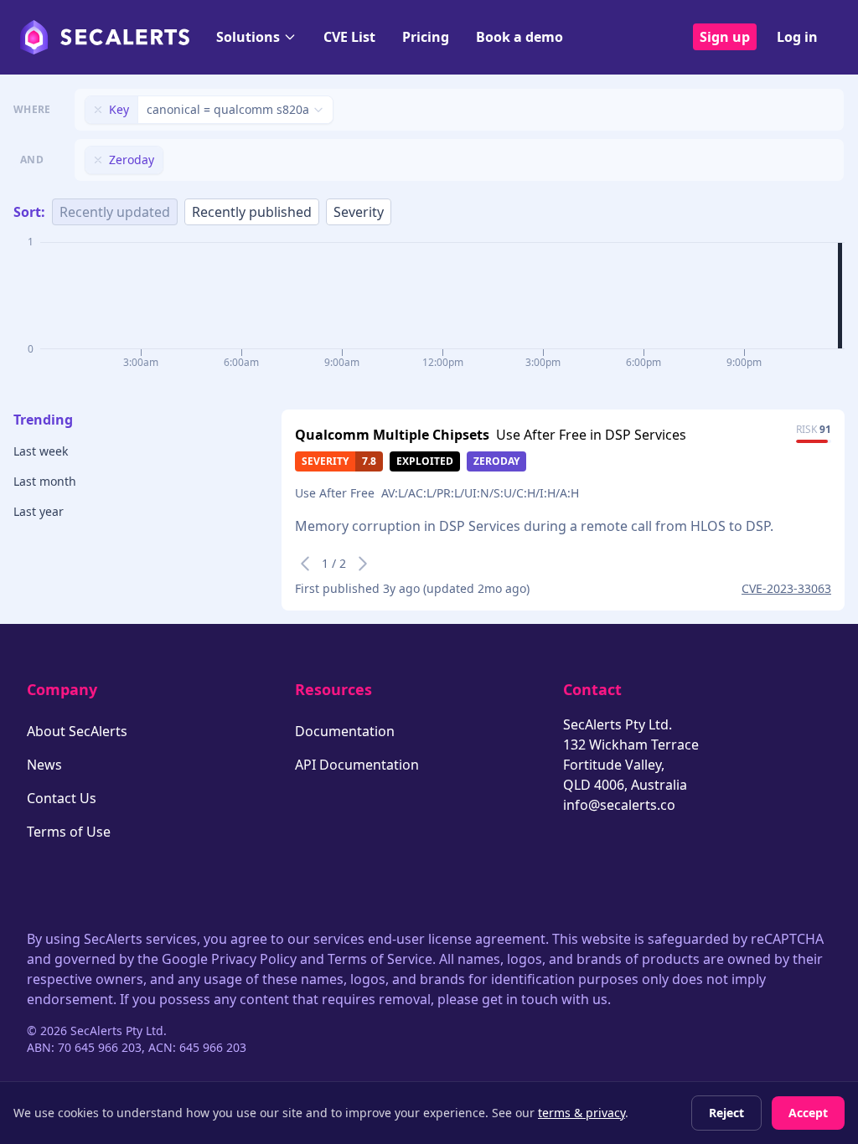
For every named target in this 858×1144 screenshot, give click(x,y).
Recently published (252, 212)
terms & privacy (581, 1113)
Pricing (425, 37)
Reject (726, 1113)
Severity (358, 212)
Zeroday (496, 461)
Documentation (345, 731)
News (44, 764)
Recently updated (114, 212)
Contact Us (61, 798)
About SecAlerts (77, 731)
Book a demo (519, 37)
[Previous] (305, 564)
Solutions (248, 37)
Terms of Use (69, 831)
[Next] (363, 564)
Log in (797, 37)
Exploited (424, 461)
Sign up (725, 37)
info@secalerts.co (619, 805)
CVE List (349, 37)
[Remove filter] (98, 109)
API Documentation (357, 764)
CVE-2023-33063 (786, 588)
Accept (808, 1113)
